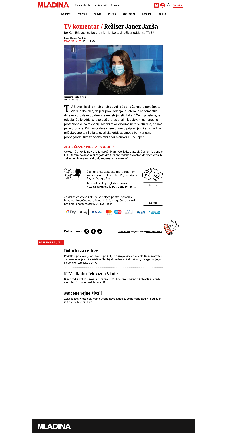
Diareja (112, 13)
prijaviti (130, 186)
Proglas (162, 13)
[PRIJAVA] (162, 5)
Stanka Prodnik (78, 38)
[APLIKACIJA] (156, 5)
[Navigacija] (187, 5)
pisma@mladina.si (154, 231)
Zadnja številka (83, 5)
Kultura (97, 13)
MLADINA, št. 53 (72, 41)
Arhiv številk (101, 5)
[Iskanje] (168, 5)
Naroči (153, 202)
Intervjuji (82, 13)
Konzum (146, 13)
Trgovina (115, 5)
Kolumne (66, 13)
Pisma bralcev (124, 231)
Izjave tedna (128, 13)
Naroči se (178, 5)
